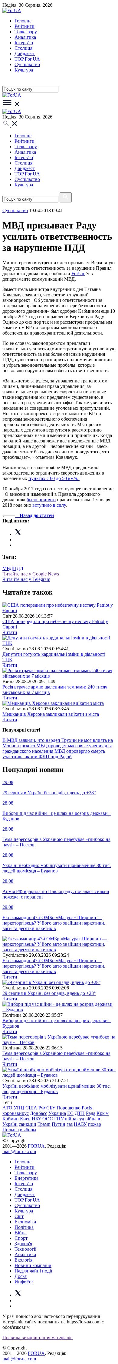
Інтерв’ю (24, 42)
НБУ (36, 1118)
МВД (7, 568)
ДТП (80, 1113)
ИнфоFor (24, 1281)
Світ (19, 1216)
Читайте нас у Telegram (26, 579)
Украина (57, 1113)
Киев (25, 1118)
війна (70, 1118)
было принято (41, 499)
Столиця (23, 48)
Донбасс (38, 1113)
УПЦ (19, 1107)
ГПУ (59, 1118)
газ (70, 1124)
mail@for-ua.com (19, 1151)
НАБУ (80, 1124)
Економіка (25, 1221)
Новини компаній (33, 1265)
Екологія (23, 1259)
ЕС (70, 1113)
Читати (9, 632)
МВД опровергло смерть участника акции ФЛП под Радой (53, 754)
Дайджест (25, 53)
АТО (7, 1107)
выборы (28, 1129)
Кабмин (10, 1118)
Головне (23, 20)
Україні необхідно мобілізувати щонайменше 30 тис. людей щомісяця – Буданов (56, 1088)
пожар (94, 1124)
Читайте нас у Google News (30, 573)
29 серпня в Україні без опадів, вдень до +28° (49, 993)
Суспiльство (27, 64)
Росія (87, 1107)
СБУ (50, 1107)
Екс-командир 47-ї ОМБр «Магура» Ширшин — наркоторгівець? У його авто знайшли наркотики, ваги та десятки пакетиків (53, 966)
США (31, 1107)
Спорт (21, 1238)
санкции (27, 1124)
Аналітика (25, 37)
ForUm (78, 273)
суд (80, 1118)
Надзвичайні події (33, 1270)
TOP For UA (27, 59)
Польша (10, 1129)
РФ (41, 1107)
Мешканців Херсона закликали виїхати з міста (50, 714)
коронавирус (15, 1113)
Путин (58, 1124)
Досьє (21, 1276)
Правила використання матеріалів (37, 1337)
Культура (24, 69)
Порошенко (68, 1107)
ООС (47, 1118)
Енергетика (26, 1178)
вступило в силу (49, 505)
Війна (21, 1232)
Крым (103, 1113)
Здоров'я (23, 1243)
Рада (90, 1113)
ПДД (18, 568)
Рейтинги (24, 26)
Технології (25, 1249)
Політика (24, 1227)
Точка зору (26, 31)
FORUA (36, 1146)
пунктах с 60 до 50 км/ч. (54, 478)
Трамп (44, 1124)
